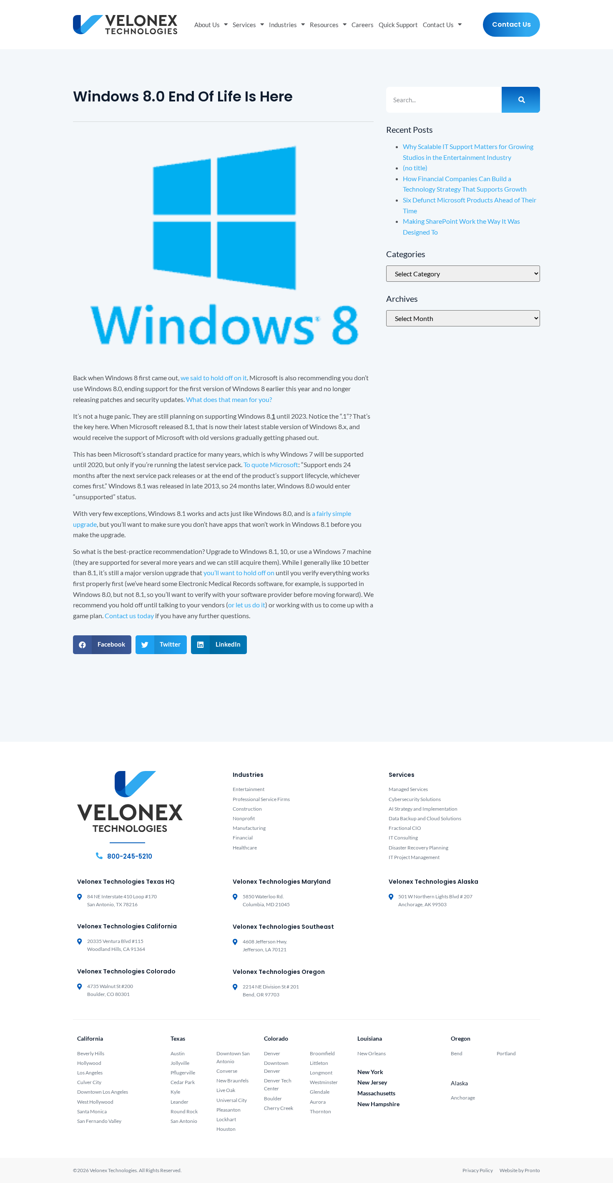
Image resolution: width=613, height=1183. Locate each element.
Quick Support (398, 24)
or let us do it (246, 605)
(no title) (415, 168)
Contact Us (438, 24)
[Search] (521, 100)
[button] (102, 644)
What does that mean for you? (229, 399)
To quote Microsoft (271, 464)
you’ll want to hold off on (238, 572)
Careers (363, 24)
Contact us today (129, 615)
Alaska (459, 1083)
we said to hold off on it (214, 378)
